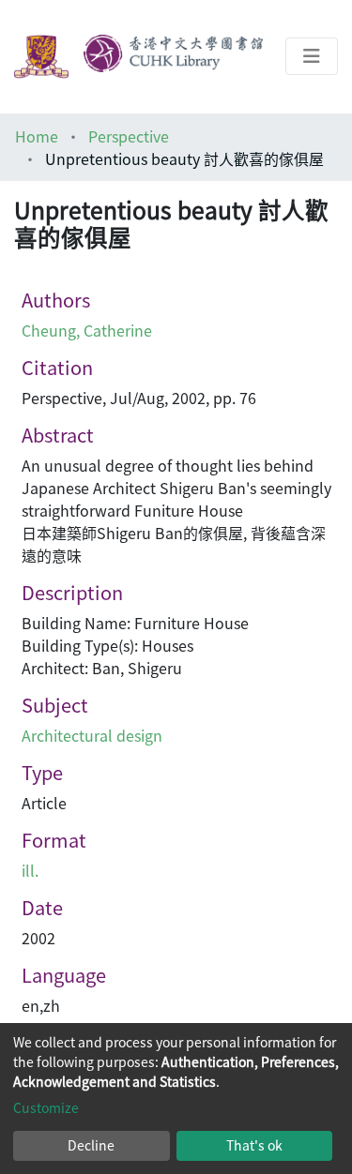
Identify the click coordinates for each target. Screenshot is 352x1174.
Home (36, 136)
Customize (46, 1107)
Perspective (128, 136)
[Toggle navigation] (311, 56)
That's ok (254, 1145)
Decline (91, 1145)
